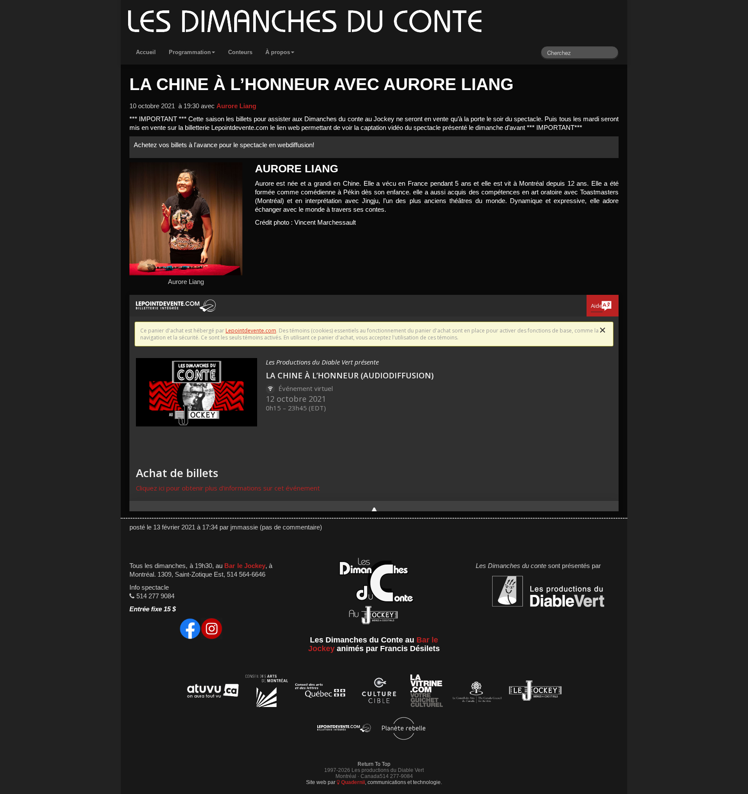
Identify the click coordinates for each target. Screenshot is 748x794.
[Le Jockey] (535, 692)
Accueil (146, 52)
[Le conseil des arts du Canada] (475, 692)
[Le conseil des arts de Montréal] (266, 692)
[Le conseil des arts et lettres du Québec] (320, 692)
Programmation (190, 52)
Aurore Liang (236, 106)
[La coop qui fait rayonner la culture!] (379, 692)
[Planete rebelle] (403, 730)
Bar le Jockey (244, 565)
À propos (277, 52)
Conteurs (240, 52)
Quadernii (352, 782)
